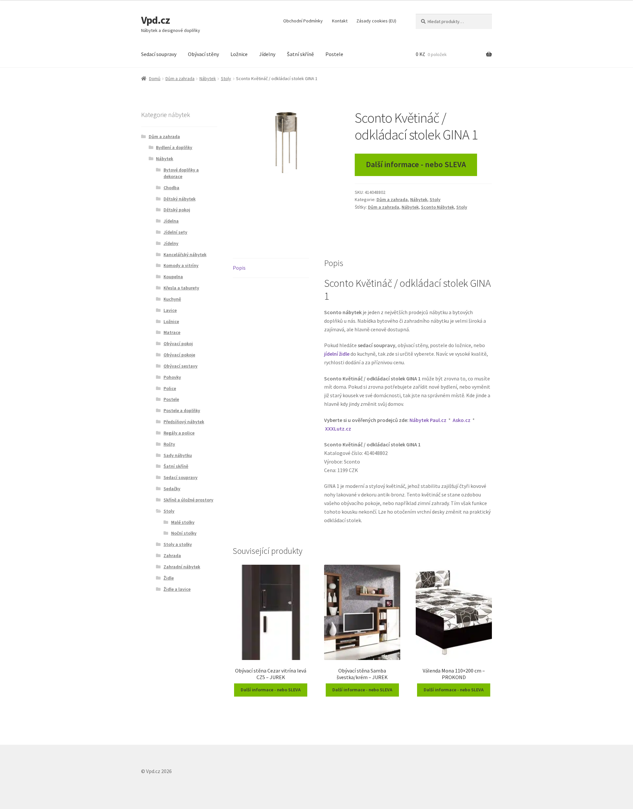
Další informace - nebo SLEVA (416, 164)
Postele (334, 54)
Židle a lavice (177, 589)
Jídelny (267, 54)
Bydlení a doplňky (174, 147)
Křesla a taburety (181, 288)
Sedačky (172, 489)
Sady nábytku (178, 455)
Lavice (170, 310)
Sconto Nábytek (437, 207)
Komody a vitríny (181, 265)
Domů (155, 78)
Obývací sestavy (180, 366)
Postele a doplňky (182, 410)
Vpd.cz (155, 20)
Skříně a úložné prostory (188, 500)
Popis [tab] (239, 267)
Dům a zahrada (180, 78)
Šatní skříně (300, 54)
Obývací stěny (203, 54)
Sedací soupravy (158, 54)
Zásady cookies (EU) (376, 21)
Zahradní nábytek (182, 567)
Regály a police (179, 433)
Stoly (226, 78)
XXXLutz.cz (338, 428)
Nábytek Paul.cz (427, 420)
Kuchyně (172, 299)
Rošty (169, 444)
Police (170, 388)
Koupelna (173, 277)
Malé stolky (183, 522)
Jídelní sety (175, 232)
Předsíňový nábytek (184, 422)
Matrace (172, 332)
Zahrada (172, 555)
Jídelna (171, 221)
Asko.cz (461, 420)
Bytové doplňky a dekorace (181, 173)
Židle (169, 578)
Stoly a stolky (178, 544)
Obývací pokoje (179, 355)
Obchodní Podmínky (303, 21)
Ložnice (239, 54)
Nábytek (207, 78)
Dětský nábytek (180, 199)
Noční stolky (183, 533)
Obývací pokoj (178, 343)
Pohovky (172, 377)
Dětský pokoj (177, 210)
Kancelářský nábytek (185, 254)
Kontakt (339, 21)
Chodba (171, 188)
